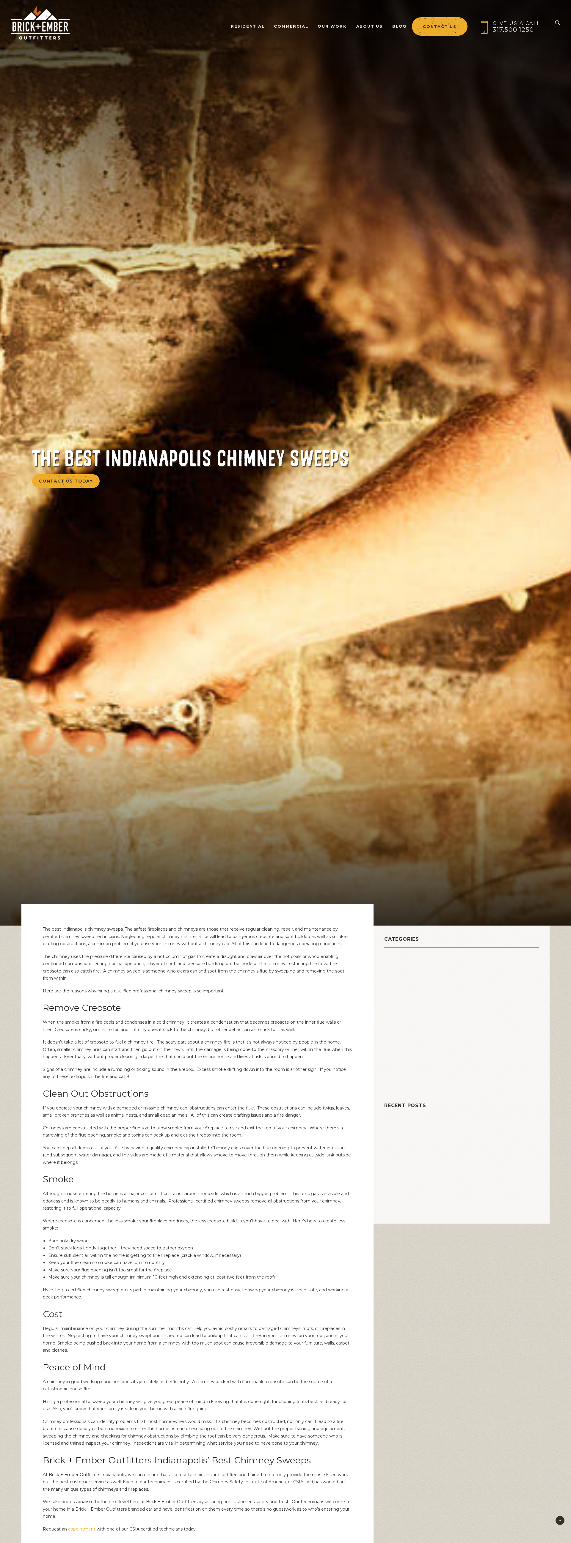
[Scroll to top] (560, 1520)
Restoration (400, 1062)
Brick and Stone (406, 958)
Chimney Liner (404, 980)
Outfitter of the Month (416, 1032)
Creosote (397, 995)
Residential (400, 1054)
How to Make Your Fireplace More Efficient (435, 1209)
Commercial (291, 26)
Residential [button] (248, 26)
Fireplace (397, 1010)
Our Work (332, 26)
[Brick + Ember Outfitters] (40, 22)
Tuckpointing (403, 1076)
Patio (391, 1039)
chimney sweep (406, 987)
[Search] (557, 22)
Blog (399, 26)
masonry (396, 1017)
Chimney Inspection (412, 972)
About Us (369, 26)
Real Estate (399, 1047)
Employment (401, 1002)
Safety (393, 1069)
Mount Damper (405, 1024)
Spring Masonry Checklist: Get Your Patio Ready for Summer (456, 1153)
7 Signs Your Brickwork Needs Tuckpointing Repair (445, 1190)
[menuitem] (248, 22)
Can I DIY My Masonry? (411, 1134)
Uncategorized (405, 1084)
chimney (396, 965)
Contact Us (440, 26)
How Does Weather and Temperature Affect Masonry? (449, 1172)
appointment (82, 1529)
